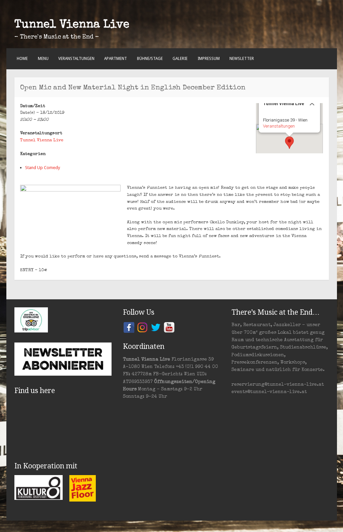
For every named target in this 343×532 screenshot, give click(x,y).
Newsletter (241, 58)
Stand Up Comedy (42, 167)
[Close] (312, 103)
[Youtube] (169, 327)
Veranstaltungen (76, 58)
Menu (43, 58)
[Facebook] (129, 327)
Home (22, 58)
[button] (289, 142)
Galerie (180, 58)
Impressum (209, 58)
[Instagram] (142, 327)
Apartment (115, 58)
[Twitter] (156, 327)
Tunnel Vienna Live (71, 25)
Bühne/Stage (150, 58)
